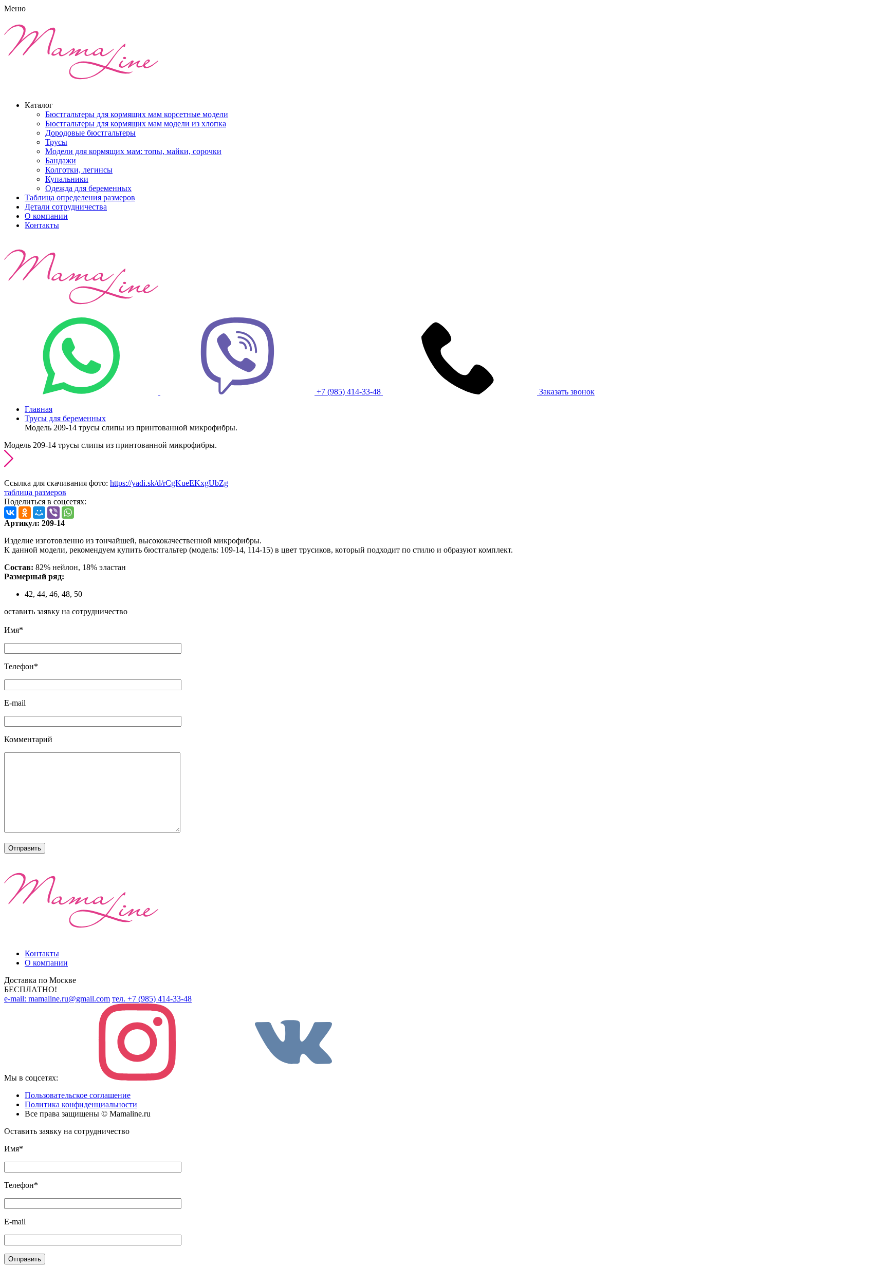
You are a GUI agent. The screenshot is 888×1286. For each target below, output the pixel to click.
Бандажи (60, 160)
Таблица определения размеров (80, 197)
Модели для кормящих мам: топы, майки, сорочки (133, 151)
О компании (46, 216)
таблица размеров (35, 492)
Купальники (66, 179)
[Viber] (53, 512)
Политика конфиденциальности (81, 1104)
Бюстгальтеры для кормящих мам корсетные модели (136, 114)
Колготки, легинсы (79, 169)
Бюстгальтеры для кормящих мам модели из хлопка (135, 123)
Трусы (56, 142)
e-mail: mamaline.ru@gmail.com (57, 998)
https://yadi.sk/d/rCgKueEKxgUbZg (169, 483)
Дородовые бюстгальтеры (90, 132)
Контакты (42, 225)
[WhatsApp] (68, 512)
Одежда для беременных (88, 188)
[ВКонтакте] (10, 512)
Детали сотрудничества (66, 206)
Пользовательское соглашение (78, 1095)
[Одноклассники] (24, 512)
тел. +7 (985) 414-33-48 (152, 998)
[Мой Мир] (39, 512)
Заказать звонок (567, 391)
